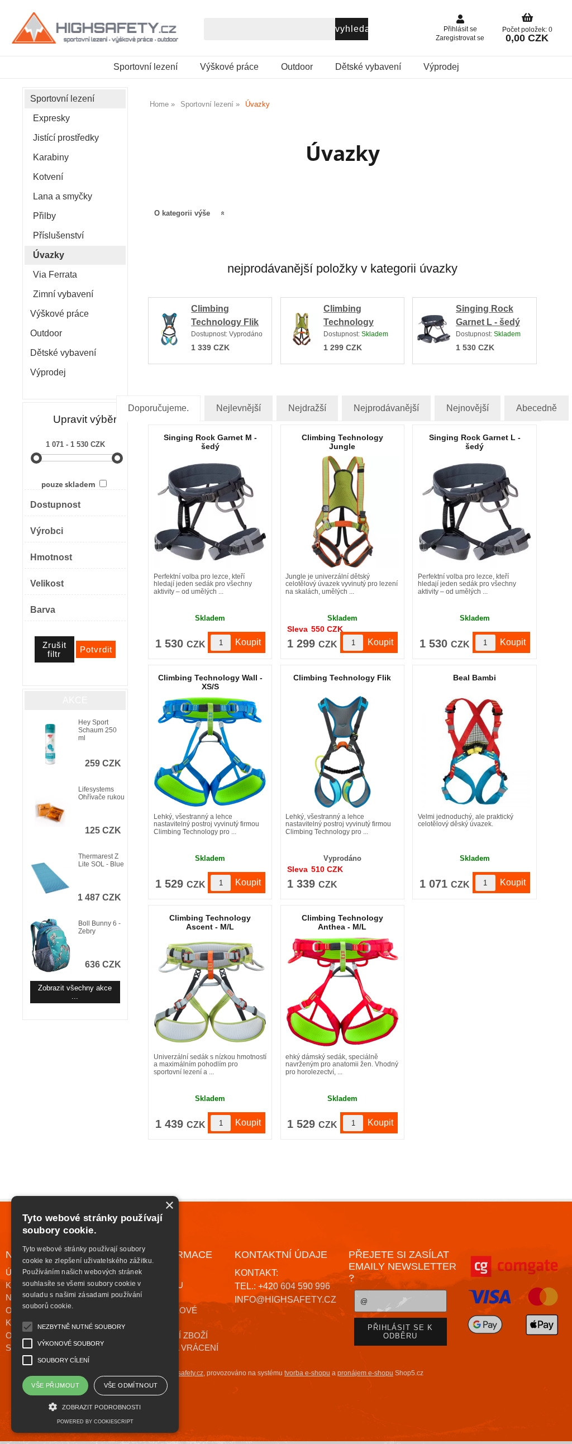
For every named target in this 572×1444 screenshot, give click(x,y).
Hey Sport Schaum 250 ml (97, 730)
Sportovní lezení (145, 67)
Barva (42, 609)
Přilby (44, 216)
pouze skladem (68, 484)
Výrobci (46, 531)
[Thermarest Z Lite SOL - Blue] (50, 879)
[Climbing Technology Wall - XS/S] (210, 752)
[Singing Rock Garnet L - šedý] (433, 331)
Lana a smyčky (62, 196)
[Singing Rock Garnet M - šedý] (210, 512)
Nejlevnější (238, 408)
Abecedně (536, 408)
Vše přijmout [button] (55, 1385)
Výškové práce (229, 67)
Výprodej (441, 67)
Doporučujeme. (158, 408)
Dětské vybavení (368, 67)
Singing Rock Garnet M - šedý (210, 441)
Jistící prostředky (66, 137)
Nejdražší (307, 408)
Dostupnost (55, 504)
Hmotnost (51, 557)
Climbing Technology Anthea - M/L (342, 922)
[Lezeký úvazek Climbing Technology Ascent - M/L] (210, 992)
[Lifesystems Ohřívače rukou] (50, 812)
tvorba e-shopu (307, 1373)
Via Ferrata (55, 274)
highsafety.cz (183, 1373)
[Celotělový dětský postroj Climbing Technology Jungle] (342, 512)
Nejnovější (467, 408)
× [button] (169, 1206)
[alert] (95, 1314)
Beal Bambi (474, 677)
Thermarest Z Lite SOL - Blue (101, 860)
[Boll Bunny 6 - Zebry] (50, 946)
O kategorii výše (182, 213)
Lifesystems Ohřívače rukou (101, 793)
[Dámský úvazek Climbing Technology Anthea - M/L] (342, 992)
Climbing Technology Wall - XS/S (210, 681)
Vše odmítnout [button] (131, 1385)
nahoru (555, 1427)
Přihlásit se (460, 29)
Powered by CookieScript (95, 1421)
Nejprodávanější (386, 408)
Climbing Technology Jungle (348, 322)
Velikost (47, 583)
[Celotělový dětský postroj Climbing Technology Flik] (342, 752)
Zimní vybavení (63, 294)
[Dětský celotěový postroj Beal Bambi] (475, 752)
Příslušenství (58, 235)
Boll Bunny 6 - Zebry (99, 927)
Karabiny (51, 157)
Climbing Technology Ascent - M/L (210, 922)
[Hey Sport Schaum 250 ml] (50, 745)
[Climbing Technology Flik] (169, 331)
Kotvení (48, 177)
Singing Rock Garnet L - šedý (475, 441)
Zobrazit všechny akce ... (75, 992)
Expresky (51, 118)
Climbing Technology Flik (342, 677)
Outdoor (297, 67)
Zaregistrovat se (460, 38)
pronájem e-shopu (365, 1373)
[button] (95, 1405)
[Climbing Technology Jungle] (301, 331)
